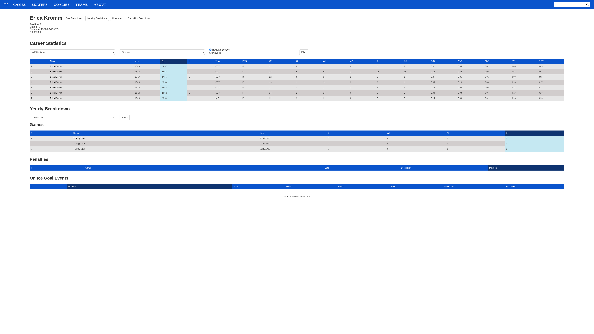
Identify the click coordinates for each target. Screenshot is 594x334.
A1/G (460, 61)
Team (217, 61)
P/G (513, 61)
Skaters (39, 4)
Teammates (448, 186)
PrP (405, 61)
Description (406, 168)
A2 (351, 61)
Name (52, 61)
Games (19, 4)
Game (76, 133)
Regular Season (221, 50)
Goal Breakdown (74, 18)
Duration (493, 168)
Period (341, 186)
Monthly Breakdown (97, 18)
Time (393, 186)
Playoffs (216, 53)
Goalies (61, 4)
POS (244, 61)
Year (137, 61)
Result (289, 186)
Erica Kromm (56, 66)
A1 (324, 61)
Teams (81, 4)
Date (262, 133)
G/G (433, 61)
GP (270, 61)
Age (163, 61)
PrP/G (541, 61)
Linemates (117, 18)
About (100, 4)
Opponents (511, 186)
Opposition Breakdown (139, 18)
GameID (72, 186)
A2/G (487, 61)
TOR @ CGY (79, 138)
